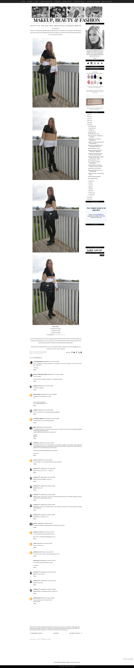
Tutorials (58, 1)
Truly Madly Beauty (38, 361)
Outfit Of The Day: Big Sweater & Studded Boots (96, 143)
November (91, 128)
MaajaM (35, 385)
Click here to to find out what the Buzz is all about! (45, 450)
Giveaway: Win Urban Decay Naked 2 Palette (95, 108)
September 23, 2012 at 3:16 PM (47, 494)
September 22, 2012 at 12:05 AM (51, 361)
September (91, 132)
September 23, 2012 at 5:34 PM (45, 523)
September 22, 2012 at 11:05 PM (43, 427)
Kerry (35, 582)
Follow (95, 58)
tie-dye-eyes (36, 601)
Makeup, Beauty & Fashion (64, 662)
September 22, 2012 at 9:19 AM (45, 410)
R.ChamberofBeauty (38, 418)
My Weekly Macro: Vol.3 (94, 148)
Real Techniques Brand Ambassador (94, 162)
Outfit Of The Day (79, 1)
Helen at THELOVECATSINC (40, 374)
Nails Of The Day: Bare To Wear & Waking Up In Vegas (96, 157)
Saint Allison (36, 560)
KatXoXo (35, 410)
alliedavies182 (37, 598)
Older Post (74, 633)
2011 (88, 197)
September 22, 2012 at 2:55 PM (51, 418)
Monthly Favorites (46, 1)
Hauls (36, 1)
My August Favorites (93, 178)
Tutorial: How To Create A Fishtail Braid (94, 139)
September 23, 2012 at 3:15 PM (47, 485)
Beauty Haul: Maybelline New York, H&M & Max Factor (95, 146)
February (90, 192)
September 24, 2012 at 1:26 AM (46, 552)
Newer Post (37, 633)
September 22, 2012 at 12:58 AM (49, 394)
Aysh (35, 470)
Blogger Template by (67, 666)
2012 (88, 124)
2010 (88, 199)
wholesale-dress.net (60, 334)
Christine (35, 468)
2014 (88, 120)
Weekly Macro (67, 1)
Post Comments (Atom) (44, 639)
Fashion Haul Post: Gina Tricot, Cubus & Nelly (95, 171)
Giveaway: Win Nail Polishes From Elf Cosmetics (94, 87)
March (90, 190)
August (90, 181)
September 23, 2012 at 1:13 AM (46, 442)
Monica (35, 523)
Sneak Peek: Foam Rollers (94, 168)
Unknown (35, 532)
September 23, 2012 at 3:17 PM (47, 504)
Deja (34, 427)
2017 (88, 114)
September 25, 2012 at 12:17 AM (47, 560)
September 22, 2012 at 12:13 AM (55, 374)
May (89, 186)
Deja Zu (35, 436)
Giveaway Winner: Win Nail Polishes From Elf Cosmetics (95, 165)
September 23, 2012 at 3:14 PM (47, 468)
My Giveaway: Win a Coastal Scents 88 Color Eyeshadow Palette (95, 91)
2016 (88, 116)
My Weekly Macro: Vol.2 (94, 160)
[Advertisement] (37, 646)
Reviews (30, 1)
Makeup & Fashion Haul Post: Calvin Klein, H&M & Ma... (95, 151)
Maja (35, 487)
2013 (88, 122)
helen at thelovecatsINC (40, 479)
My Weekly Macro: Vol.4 (94, 133)
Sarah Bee (36, 442)
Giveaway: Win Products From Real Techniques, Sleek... (95, 154)
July (89, 183)
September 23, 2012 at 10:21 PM (46, 532)
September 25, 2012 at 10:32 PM (48, 580)
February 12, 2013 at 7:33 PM (48, 598)
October (90, 130)
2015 (88, 118)
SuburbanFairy (37, 394)
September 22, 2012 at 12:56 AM (45, 385)
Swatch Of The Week (93, 1)
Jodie (34, 543)
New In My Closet (107, 1)
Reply (34, 369)
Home (23, 1)
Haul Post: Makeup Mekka (94, 176)
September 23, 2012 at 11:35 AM (44, 460)
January (90, 194)
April (89, 188)
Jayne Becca (37, 516)
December (91, 126)
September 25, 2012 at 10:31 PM (48, 572)
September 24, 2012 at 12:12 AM (44, 543)
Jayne (34, 460)
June (89, 184)
